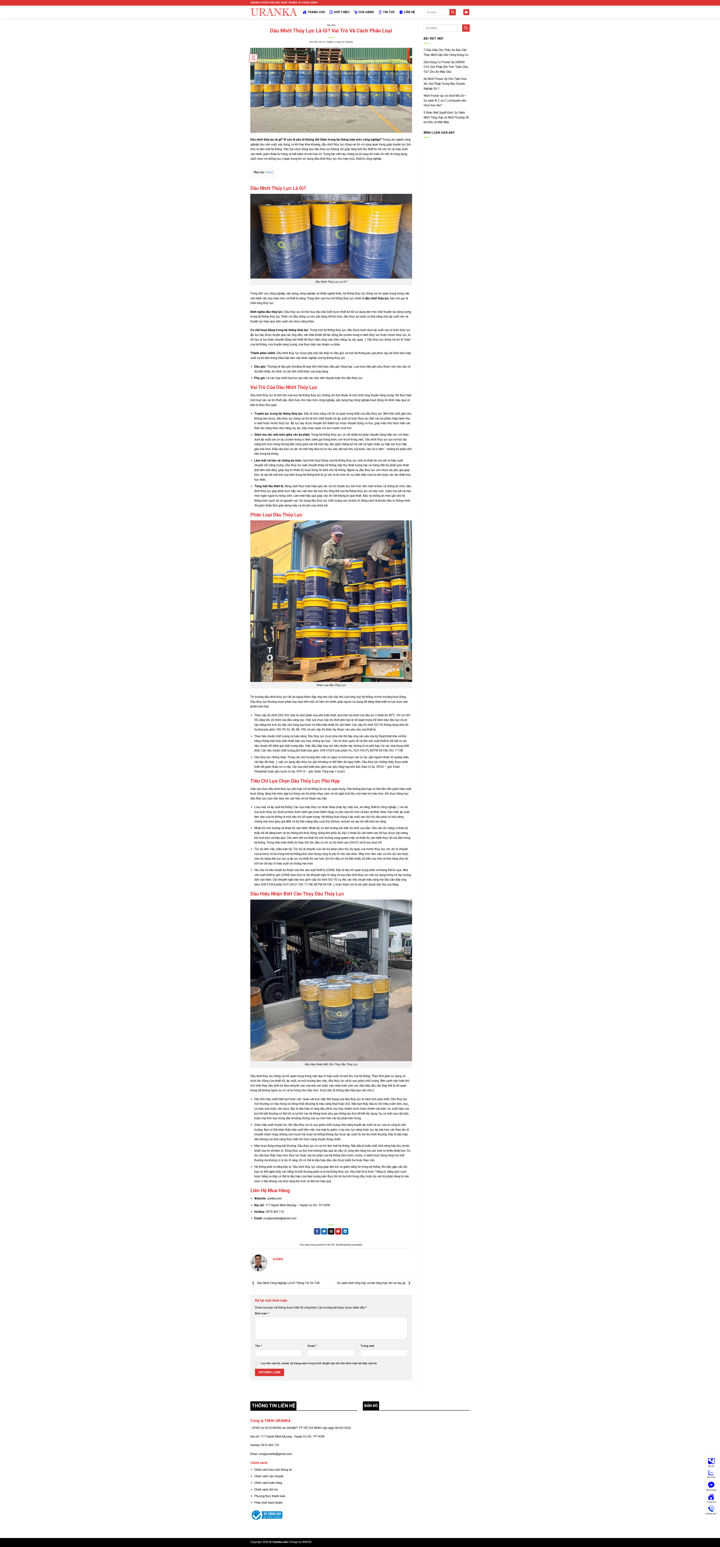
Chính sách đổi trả (266, 1489)
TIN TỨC (331, 25)
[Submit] (452, 12)
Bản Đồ (711, 1466)
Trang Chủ (316, 12)
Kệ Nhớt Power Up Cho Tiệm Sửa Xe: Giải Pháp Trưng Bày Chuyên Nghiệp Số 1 (445, 83)
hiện (269, 172)
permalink (357, 1244)
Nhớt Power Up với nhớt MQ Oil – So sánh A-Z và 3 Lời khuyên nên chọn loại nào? (445, 100)
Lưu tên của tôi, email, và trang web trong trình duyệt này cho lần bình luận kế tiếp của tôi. (319, 1363)
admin (349, 42)
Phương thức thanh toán (269, 1496)
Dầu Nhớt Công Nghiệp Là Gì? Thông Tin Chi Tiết (288, 1283)
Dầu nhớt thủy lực (262, 139)
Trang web (367, 1346)
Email (312, 1346)
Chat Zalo (711, 1477)
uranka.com (274, 1198)
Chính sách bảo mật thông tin (273, 1469)
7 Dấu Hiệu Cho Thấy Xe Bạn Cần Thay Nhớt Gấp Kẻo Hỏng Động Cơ (446, 52)
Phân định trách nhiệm (268, 1502)
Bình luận (262, 1313)
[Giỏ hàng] (466, 12)
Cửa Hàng (366, 12)
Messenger (711, 1490)
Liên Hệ (409, 12)
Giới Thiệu (342, 12)
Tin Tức (389, 12)
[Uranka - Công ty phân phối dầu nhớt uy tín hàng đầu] (273, 12)
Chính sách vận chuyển (269, 1476)
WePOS (307, 1542)
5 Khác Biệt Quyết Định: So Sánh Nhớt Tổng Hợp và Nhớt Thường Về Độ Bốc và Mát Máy (446, 117)
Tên (258, 1346)
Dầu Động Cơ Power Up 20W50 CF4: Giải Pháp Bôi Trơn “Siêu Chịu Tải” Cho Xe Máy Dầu (446, 66)
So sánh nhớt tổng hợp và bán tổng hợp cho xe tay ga (371, 1283)
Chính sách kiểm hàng (268, 1483)
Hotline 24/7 (711, 1514)
